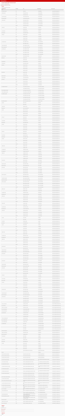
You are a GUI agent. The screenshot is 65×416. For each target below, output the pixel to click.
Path (3, 8)
